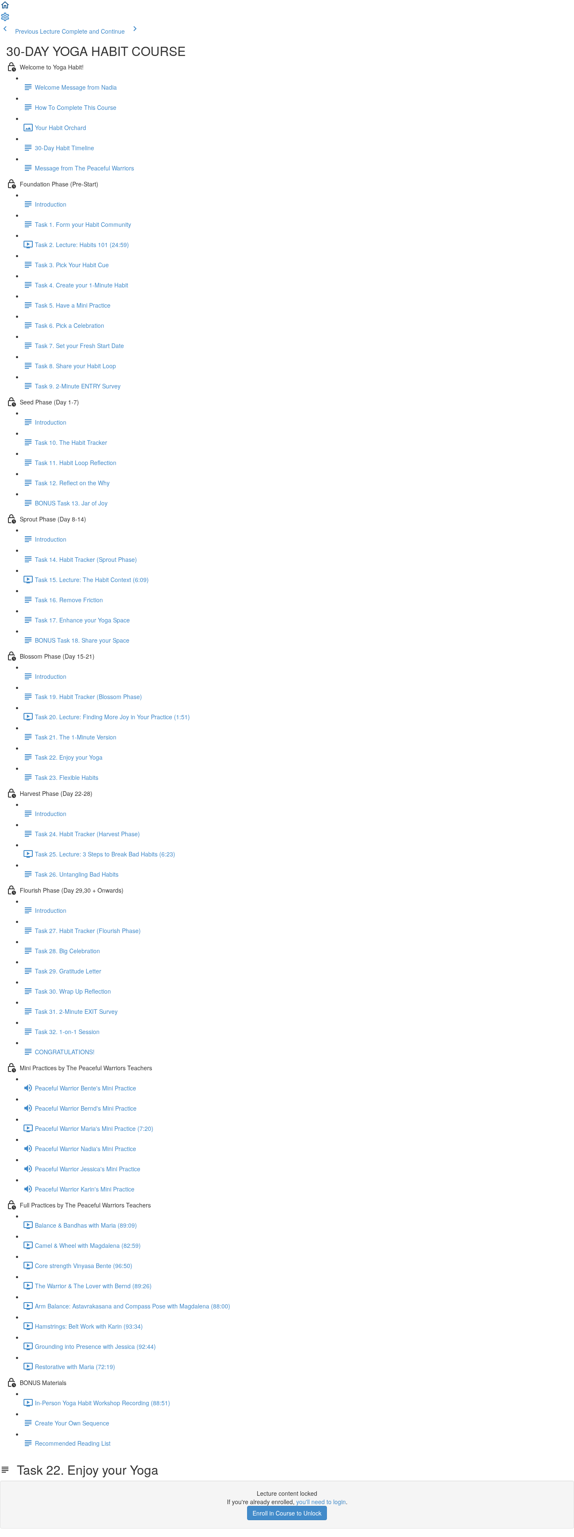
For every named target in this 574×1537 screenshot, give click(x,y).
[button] (5, 7)
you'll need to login (321, 1501)
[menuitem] (5, 19)
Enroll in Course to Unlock (287, 1513)
